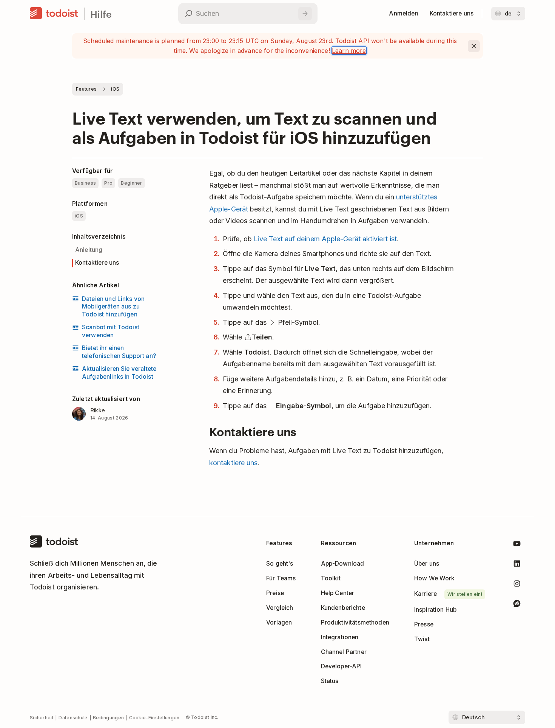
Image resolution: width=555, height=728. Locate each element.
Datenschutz (73, 717)
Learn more (349, 50)
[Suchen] (305, 13)
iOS (115, 89)
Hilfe (101, 14)
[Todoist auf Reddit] (517, 604)
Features (86, 89)
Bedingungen (108, 717)
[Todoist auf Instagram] (517, 585)
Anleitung (88, 249)
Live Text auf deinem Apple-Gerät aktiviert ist (325, 239)
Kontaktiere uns (97, 262)
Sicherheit (42, 717)
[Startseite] (54, 13)
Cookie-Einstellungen (154, 717)
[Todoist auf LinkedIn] (517, 565)
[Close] (474, 46)
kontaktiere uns (233, 463)
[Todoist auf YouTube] (517, 545)
